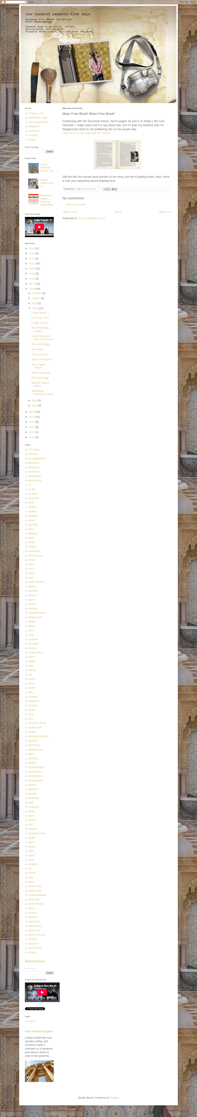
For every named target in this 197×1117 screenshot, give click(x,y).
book (31, 537)
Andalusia (34, 471)
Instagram (34, 126)
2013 (32, 421)
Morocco (33, 740)
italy (30, 692)
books (31, 542)
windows (33, 943)
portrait (32, 793)
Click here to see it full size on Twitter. (86, 133)
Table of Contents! (41, 359)
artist (31, 502)
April (35, 405)
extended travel (37, 612)
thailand (32, 864)
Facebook (34, 130)
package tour (35, 749)
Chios (31, 559)
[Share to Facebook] (113, 189)
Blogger (114, 1097)
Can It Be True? (40, 317)
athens (32, 511)
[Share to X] (110, 189)
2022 (32, 258)
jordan (31, 709)
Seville (32, 820)
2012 (32, 427)
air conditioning (37, 458)
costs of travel (36, 581)
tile (30, 868)
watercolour (35, 925)
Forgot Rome (39, 312)
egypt (31, 599)
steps (31, 855)
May (35, 400)
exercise (33, 608)
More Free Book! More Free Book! (42, 338)
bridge (31, 546)
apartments (34, 480)
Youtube (33, 135)
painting (32, 758)
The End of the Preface (39, 329)
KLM (31, 714)
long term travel (37, 723)
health (31, 661)
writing (32, 952)
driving (32, 595)
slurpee (32, 828)
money (32, 731)
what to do (34, 930)
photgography (36, 767)
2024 (32, 248)
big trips (32, 524)
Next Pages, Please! (38, 366)
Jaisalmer (33, 701)
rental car (33, 806)
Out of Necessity (40, 372)
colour (31, 573)
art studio (33, 498)
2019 (32, 273)
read (30, 802)
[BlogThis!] (107, 189)
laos (30, 718)
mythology (34, 745)
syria (31, 859)
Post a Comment (75, 204)
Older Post (165, 212)
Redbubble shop (37, 117)
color (31, 568)
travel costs (34, 890)
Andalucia (34, 467)
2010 (32, 437)
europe (32, 604)
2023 (32, 253)
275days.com (36, 113)
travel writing (35, 903)
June (35, 308)
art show (33, 493)
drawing (32, 590)
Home (117, 212)
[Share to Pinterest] (115, 189)
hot (30, 674)
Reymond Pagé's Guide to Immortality (46, 200)
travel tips (33, 899)
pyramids (33, 798)
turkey (31, 908)
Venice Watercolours (46, 183)
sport (31, 842)
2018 (32, 278)
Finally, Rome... (40, 322)
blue (30, 529)
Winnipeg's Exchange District (42, 392)
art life (31, 489)
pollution (33, 789)
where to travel (36, 934)
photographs (35, 776)
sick (30, 824)
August (36, 298)
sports (31, 846)
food (30, 630)
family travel (35, 617)
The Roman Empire (39, 1031)
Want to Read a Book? (40, 384)
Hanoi (31, 656)
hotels (31, 678)
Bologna (33, 533)
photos (32, 784)
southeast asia (36, 833)
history (32, 670)
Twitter (32, 139)
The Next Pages (40, 344)
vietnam (32, 917)
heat (30, 665)
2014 (32, 416)
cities (31, 564)
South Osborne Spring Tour (47, 167)
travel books (35, 886)
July (34, 303)
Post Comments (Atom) (91, 218)
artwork (32, 507)
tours (31, 877)
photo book (34, 771)
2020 (32, 268)
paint (31, 753)
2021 (32, 263)
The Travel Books (38, 122)
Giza (31, 634)
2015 (32, 411)
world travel (35, 947)
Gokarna (33, 639)
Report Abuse (35, 961)
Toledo (32, 873)
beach (31, 520)
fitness (32, 621)
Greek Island (35, 652)
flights (31, 626)
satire (31, 811)
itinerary (32, 696)
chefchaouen (35, 555)
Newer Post (70, 212)
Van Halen (37, 349)
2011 (32, 432)
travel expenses (37, 895)
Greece (32, 648)
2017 (32, 283)
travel (31, 881)
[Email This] (104, 189)
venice (32, 912)
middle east (35, 727)
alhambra (33, 462)
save (31, 815)
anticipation (34, 476)
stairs (31, 850)
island (31, 687)
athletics (33, 515)
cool (30, 577)
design (32, 586)
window (32, 939)
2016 (32, 288)
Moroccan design (38, 736)
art (29, 484)
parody (32, 762)
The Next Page (40, 377)
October (37, 293)
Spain (31, 837)
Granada (33, 643)
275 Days (33, 449)
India (31, 683)
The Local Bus (39, 354)
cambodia (34, 551)
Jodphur (33, 705)
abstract (32, 454)
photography (35, 780)
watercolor (34, 921)
